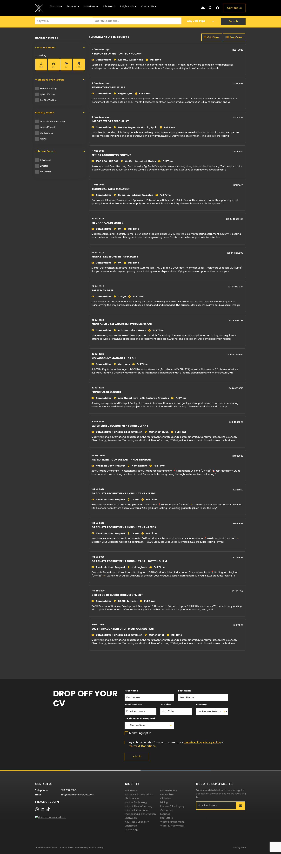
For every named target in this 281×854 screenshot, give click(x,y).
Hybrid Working (49, 94)
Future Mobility (168, 790)
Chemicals (131, 818)
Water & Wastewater (172, 825)
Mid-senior (47, 171)
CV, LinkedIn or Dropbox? (140, 718)
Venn (243, 847)
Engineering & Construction (140, 814)
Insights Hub (127, 6)
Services (72, 6)
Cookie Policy (193, 742)
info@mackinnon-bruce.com (77, 794)
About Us (55, 6)
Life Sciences (48, 133)
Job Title (165, 704)
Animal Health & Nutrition (139, 794)
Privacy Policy (212, 742)
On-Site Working (50, 100)
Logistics (165, 814)
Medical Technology (136, 802)
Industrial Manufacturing (54, 121)
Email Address (133, 704)
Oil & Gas (165, 798)
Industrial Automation (137, 810)
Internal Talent (49, 127)
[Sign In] (217, 8)
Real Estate (166, 818)
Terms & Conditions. (142, 746)
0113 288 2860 (68, 790)
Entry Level (47, 160)
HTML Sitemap (96, 847)
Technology (131, 829)
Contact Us (147, 6)
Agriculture (131, 790)
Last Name (184, 690)
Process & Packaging (172, 806)
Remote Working (50, 88)
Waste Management (172, 821)
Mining (45, 138)
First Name (131, 690)
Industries (90, 6)
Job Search (109, 6)
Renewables (167, 794)
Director (46, 165)
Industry (201, 704)
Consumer (166, 810)
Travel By (40, 55)
